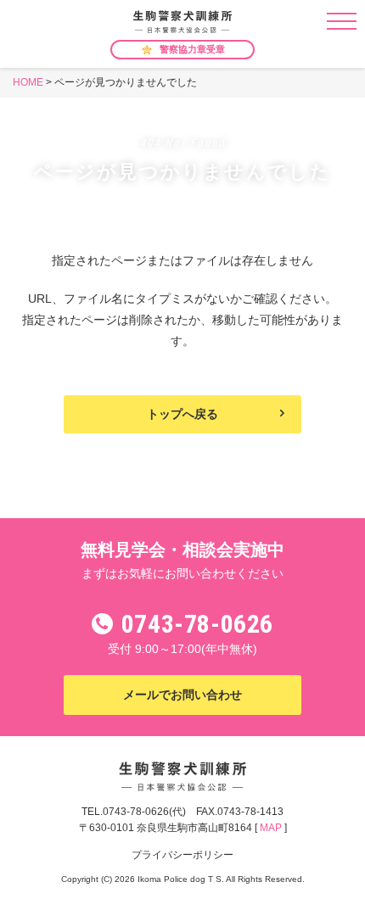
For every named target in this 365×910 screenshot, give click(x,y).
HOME (28, 82)
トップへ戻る (182, 414)
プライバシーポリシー (182, 855)
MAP (271, 828)
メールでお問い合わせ (182, 694)
